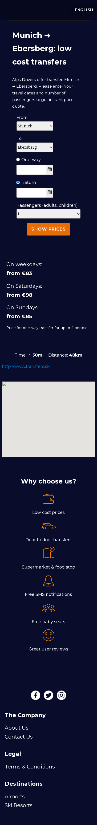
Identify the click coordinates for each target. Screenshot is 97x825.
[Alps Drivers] (9, 9)
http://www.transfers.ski (26, 366)
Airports (15, 796)
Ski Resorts (18, 805)
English (84, 10)
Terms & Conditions (30, 767)
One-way (31, 159)
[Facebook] (36, 696)
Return (28, 182)
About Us (16, 728)
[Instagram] (61, 696)
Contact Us (19, 737)
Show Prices (48, 229)
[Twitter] (49, 696)
